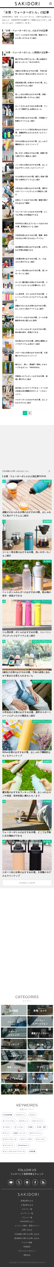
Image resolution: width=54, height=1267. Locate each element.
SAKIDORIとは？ (27, 1221)
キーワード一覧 (27, 1213)
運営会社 (27, 1255)
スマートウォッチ (10, 1139)
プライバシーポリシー (27, 1251)
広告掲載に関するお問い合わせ (27, 1234)
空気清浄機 (8, 1115)
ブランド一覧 (27, 1218)
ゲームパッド (38, 1121)
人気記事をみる (27, 1205)
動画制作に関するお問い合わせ (27, 1238)
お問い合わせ (27, 1230)
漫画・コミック (20, 1133)
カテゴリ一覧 (27, 1209)
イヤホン (7, 1127)
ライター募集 (27, 1242)
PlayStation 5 (24, 1145)
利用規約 (27, 1247)
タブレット (24, 1121)
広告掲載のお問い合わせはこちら (15, 471)
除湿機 (33, 1151)
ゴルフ (33, 1115)
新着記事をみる (27, 1201)
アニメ (6, 1133)
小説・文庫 (42, 1127)
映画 (31, 1127)
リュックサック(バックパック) (14, 1151)
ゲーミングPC (27, 1139)
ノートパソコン (9, 1121)
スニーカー (41, 1139)
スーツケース (8, 1145)
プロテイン (21, 1115)
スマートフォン (36, 1133)
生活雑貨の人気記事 (27, 883)
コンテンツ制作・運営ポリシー (27, 1226)
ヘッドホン (20, 1127)
